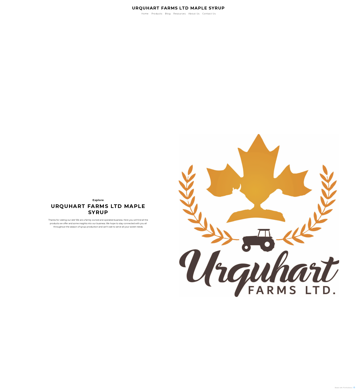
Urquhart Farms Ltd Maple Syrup (178, 8)
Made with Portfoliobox (344, 387)
